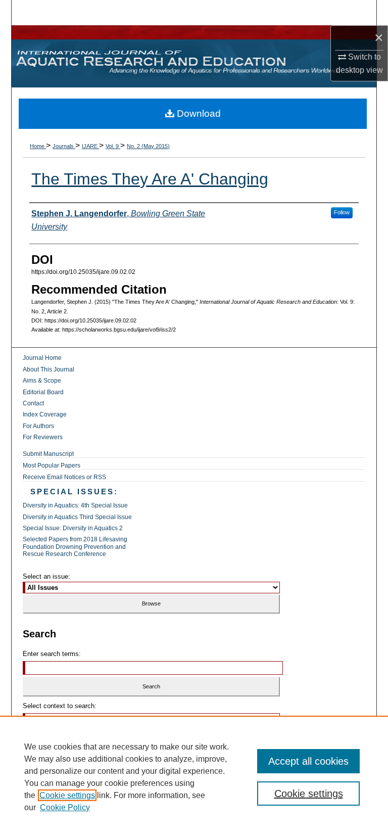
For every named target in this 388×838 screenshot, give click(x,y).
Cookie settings (67, 795)
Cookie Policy (65, 807)
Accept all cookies (308, 761)
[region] (194, 777)
